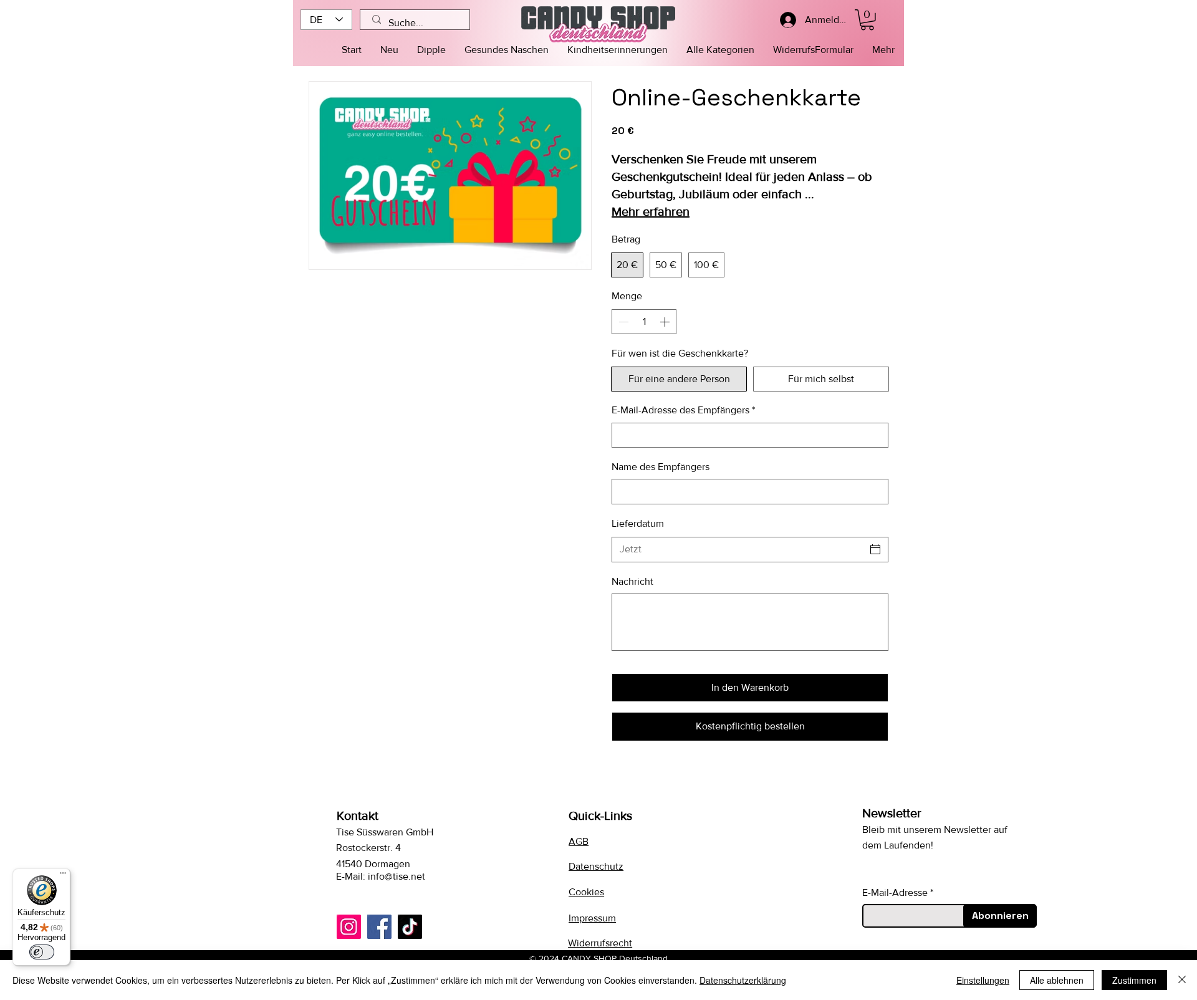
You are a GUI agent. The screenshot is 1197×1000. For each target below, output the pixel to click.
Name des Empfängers (660, 466)
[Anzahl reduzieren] (622, 322)
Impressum (592, 918)
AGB (579, 841)
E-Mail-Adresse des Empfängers (683, 410)
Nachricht (632, 581)
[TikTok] (410, 927)
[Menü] (62, 875)
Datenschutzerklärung (742, 980)
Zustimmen (1134, 980)
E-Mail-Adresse (895, 893)
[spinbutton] (644, 322)
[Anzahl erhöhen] (666, 322)
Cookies (586, 892)
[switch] (41, 952)
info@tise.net (396, 876)
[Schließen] (1182, 980)
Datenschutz (596, 866)
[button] (720, 49)
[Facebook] (379, 927)
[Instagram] (349, 927)
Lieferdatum (638, 523)
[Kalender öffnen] (875, 549)
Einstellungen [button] (982, 980)
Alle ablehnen (1057, 980)
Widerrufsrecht (600, 943)
